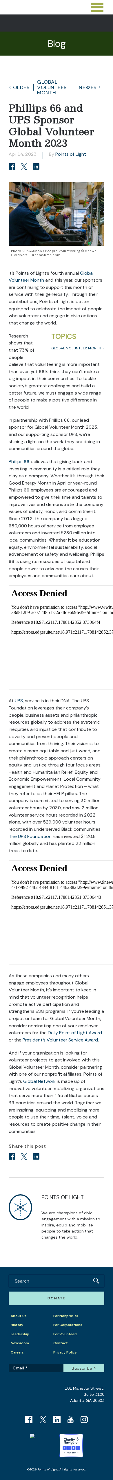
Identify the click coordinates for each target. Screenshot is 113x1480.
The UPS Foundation (30, 836)
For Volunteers (65, 1334)
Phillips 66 (19, 462)
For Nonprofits (65, 1316)
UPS (19, 701)
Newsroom (20, 1343)
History (17, 1325)
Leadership (20, 1334)
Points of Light (70, 154)
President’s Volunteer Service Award (60, 1040)
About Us (19, 1316)
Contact (60, 1343)
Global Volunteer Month (52, 87)
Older (21, 87)
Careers (17, 1352)
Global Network (39, 1081)
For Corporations (67, 1325)
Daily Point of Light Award (75, 1033)
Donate (56, 1298)
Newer (88, 87)
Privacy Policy (65, 1352)
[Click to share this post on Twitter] (25, 167)
